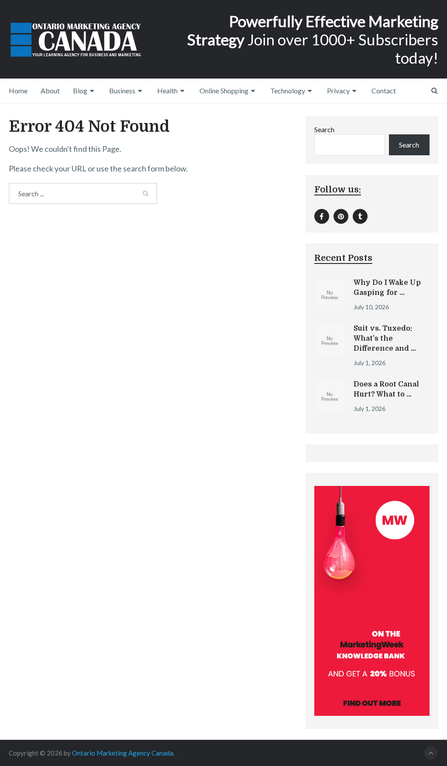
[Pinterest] (341, 216)
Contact (383, 90)
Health (167, 90)
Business (122, 90)
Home (18, 90)
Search (324, 129)
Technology (287, 90)
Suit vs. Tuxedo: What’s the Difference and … (385, 338)
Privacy (338, 90)
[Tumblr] (360, 216)
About (50, 90)
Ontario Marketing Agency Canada (122, 753)
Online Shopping (223, 90)
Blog (80, 90)
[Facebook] (321, 216)
